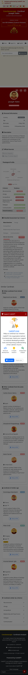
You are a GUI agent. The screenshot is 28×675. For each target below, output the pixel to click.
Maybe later (19, 360)
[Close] (25, 314)
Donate (10, 360)
